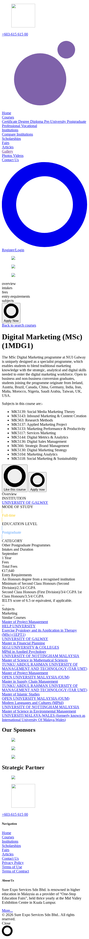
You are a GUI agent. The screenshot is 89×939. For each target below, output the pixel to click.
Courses (8, 837)
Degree (24, 122)
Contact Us (10, 858)
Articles (8, 854)
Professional (11, 126)
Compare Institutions (17, 134)
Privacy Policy (13, 863)
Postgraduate (76, 122)
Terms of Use (12, 867)
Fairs (5, 850)
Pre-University (55, 122)
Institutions (10, 841)
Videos (18, 156)
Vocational (29, 126)
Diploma (37, 122)
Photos (7, 156)
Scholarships (11, 846)
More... (7, 910)
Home (6, 833)
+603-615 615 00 (15, 34)
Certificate (10, 122)
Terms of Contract (15, 871)
